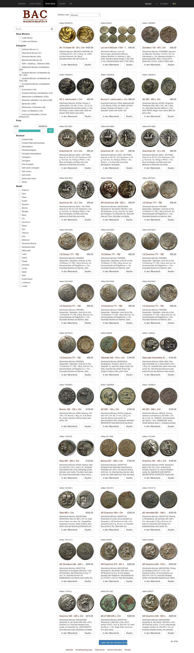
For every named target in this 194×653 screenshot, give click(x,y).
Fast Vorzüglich (28, 164)
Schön (24, 182)
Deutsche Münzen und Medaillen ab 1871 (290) (34, 73)
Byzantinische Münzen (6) (32, 60)
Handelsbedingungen (84, 649)
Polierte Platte (27, 139)
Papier (24, 257)
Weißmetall (26, 250)
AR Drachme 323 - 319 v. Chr (156, 564)
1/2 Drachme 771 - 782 (153, 254)
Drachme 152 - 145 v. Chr (154, 460)
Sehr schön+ (27, 171)
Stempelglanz (27, 146)
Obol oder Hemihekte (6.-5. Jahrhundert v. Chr (163, 357)
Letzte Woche (27, 38)
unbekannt (26, 282)
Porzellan (25, 264)
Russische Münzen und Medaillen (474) (37, 93)
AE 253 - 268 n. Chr (151, 409)
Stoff (23, 275)
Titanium (25, 232)
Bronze (25, 208)
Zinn (23, 229)
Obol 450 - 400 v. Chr (69, 460)
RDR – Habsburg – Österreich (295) (36, 63)
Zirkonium (26, 240)
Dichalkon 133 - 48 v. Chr (154, 47)
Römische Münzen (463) (31, 56)
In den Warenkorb (69, 64)
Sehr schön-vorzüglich (30, 167)
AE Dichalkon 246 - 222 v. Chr (73, 564)
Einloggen (164, 3)
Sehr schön (26, 175)
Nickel (24, 225)
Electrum (25, 204)
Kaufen (88, 64)
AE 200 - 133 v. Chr (110, 409)
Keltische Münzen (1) (30, 49)
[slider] (16, 131)
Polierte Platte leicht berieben (33, 143)
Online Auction (35, 3)
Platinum (25, 190)
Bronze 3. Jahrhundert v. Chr (114, 99)
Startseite (21, 3)
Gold (24, 193)
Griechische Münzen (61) (31, 53)
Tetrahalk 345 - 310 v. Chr (113, 357)
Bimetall (25, 211)
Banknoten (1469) (29, 103)
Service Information (114, 649)
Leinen (24, 268)
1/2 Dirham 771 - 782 (152, 202)
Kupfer (24, 200)
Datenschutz (100, 649)
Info (70, 3)
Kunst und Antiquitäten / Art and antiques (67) (32, 115)
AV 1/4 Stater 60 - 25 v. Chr (72, 47)
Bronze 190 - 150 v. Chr (70, 409)
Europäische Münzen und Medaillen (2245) (34, 85)
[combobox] (151, 4)
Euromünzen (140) (29, 89)
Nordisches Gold (28, 247)
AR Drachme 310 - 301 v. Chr (114, 564)
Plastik (24, 261)
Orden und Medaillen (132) (32, 110)
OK (50, 130)
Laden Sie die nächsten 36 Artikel (114, 642)
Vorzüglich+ (26, 157)
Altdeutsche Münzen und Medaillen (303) (34, 68)
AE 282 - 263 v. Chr (151, 99)
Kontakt (62, 3)
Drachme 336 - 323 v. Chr (71, 615)
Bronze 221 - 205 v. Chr (112, 460)
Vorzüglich (26, 160)
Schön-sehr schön (29, 178)
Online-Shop (50, 3)
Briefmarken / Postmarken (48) (33, 107)
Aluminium (26, 222)
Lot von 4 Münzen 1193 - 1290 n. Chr (118, 47)
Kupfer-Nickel (27, 279)
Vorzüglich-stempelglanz (31, 153)
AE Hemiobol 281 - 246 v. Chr (156, 512)
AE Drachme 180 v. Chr (112, 512)
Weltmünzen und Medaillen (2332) (35, 96)
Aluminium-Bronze (29, 243)
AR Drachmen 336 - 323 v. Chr (115, 202)
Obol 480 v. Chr (66, 512)
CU (23, 218)
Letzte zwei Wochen (29, 41)
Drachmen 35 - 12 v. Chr (70, 150)
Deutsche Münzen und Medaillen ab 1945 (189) (34, 79)
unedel (24, 286)
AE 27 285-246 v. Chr (111, 615)
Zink (23, 236)
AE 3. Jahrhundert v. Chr (70, 99)
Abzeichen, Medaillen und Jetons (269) (37, 100)
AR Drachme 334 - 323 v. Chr (156, 615)
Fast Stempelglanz (29, 150)
